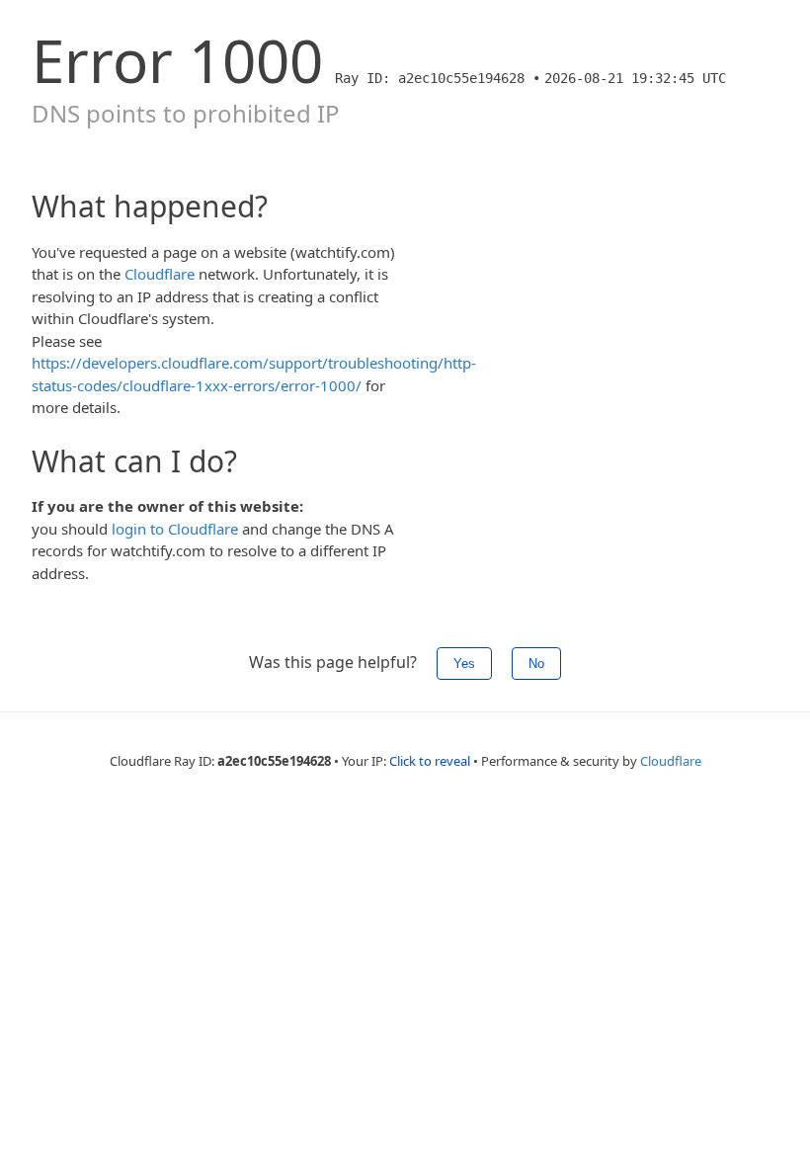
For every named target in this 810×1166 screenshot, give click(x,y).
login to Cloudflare (175, 529)
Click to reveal (429, 761)
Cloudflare (159, 274)
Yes (464, 663)
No (536, 663)
